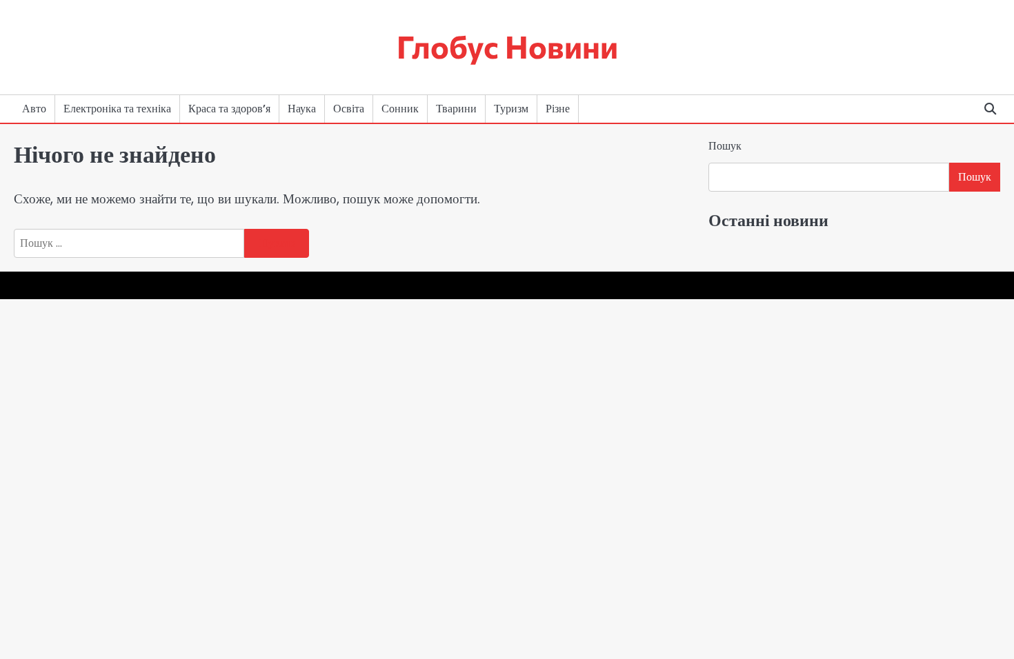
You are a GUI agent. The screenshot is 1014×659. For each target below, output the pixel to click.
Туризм (511, 108)
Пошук (725, 146)
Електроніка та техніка (117, 108)
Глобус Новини (507, 46)
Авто (34, 108)
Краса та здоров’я (229, 108)
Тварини (456, 108)
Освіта (348, 108)
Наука (302, 108)
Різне (558, 108)
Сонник (400, 108)
